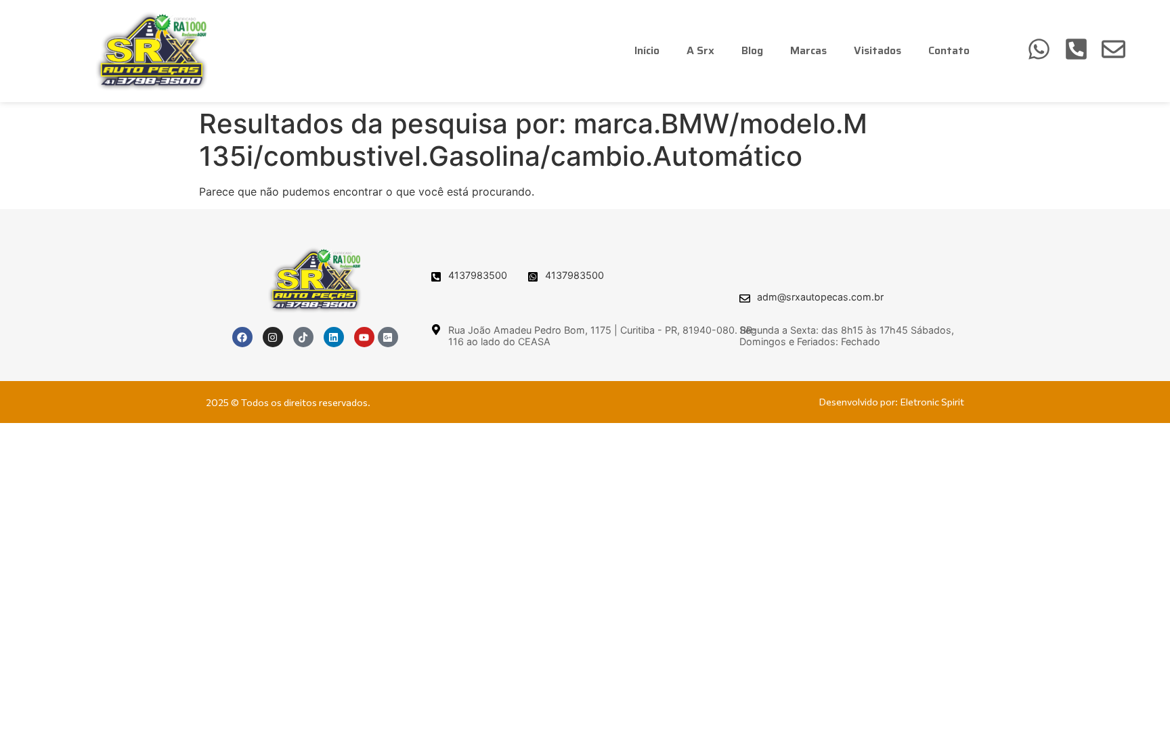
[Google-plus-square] (388, 337)
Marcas (808, 50)
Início (646, 50)
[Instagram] (273, 337)
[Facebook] (242, 337)
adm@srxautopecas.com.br (820, 297)
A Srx (700, 50)
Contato (949, 50)
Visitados (877, 50)
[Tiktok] (303, 337)
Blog (752, 50)
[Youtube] (364, 337)
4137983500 (477, 275)
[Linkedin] (334, 337)
